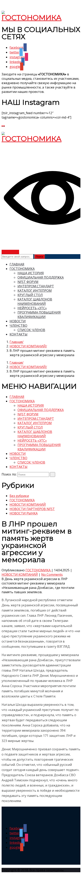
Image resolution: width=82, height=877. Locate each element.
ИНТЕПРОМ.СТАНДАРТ (36, 286)
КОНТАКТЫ (18, 334)
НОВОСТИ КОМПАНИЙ (28, 346)
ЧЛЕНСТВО (18, 325)
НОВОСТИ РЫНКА (24, 513)
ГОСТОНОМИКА (22, 268)
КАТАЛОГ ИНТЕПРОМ (35, 290)
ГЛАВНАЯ (17, 264)
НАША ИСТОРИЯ (31, 273)
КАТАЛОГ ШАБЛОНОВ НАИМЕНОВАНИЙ (35, 301)
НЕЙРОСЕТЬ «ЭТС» (32, 308)
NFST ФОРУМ (28, 282)
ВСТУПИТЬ (10, 252)
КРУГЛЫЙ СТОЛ (30, 295)
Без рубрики (19, 496)
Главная (16, 342)
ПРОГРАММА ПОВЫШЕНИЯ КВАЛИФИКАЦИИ (39, 314)
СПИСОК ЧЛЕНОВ (31, 330)
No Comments (52, 574)
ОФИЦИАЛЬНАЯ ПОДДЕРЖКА (41, 277)
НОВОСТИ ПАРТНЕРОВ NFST (32, 509)
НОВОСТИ (18, 321)
